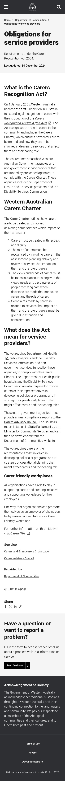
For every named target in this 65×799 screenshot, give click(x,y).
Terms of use (32, 744)
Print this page (17, 589)
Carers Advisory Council (20, 422)
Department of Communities (30, 20)
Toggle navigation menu (6, 7)
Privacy (32, 753)
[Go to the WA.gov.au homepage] (32, 7)
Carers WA (17, 533)
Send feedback (15, 665)
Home (7, 20)
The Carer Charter (16, 218)
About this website (32, 762)
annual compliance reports (33, 417)
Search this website (59, 7)
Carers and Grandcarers (19, 551)
